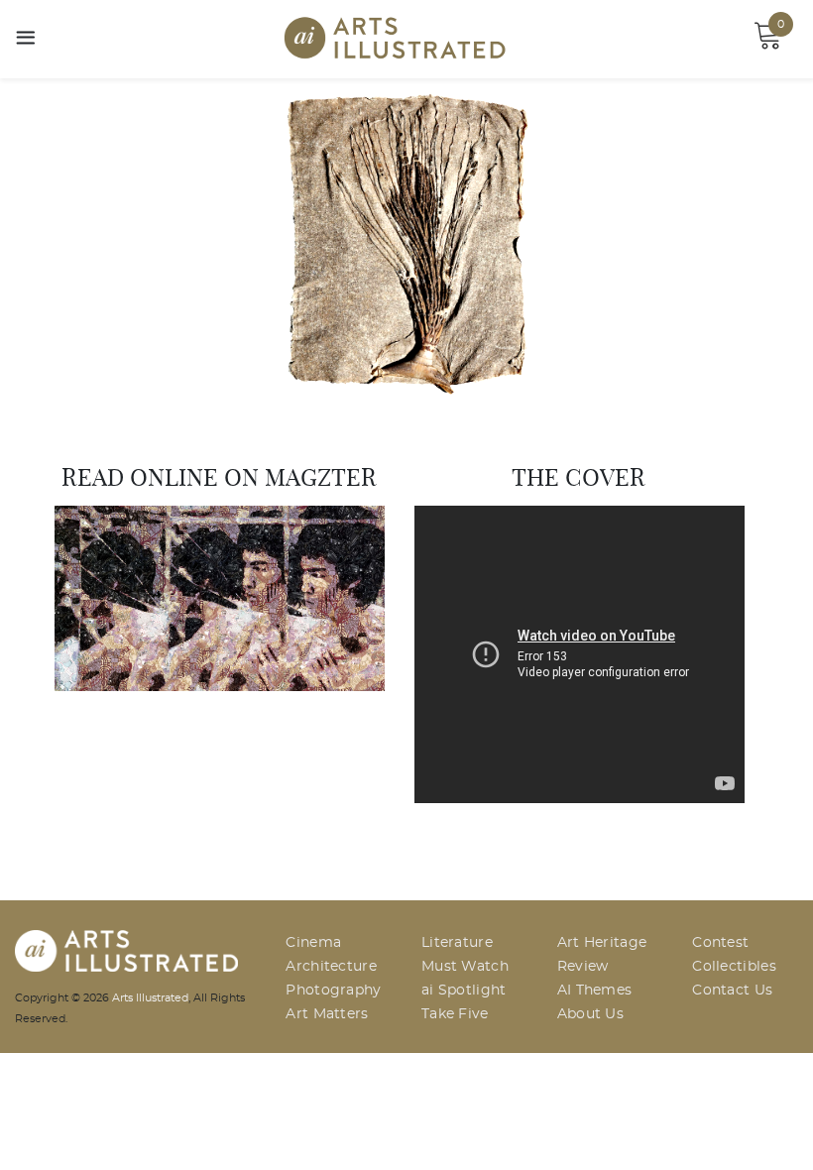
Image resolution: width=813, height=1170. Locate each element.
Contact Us (732, 990)
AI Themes (595, 990)
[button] (61, 243)
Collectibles (734, 967)
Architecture (331, 967)
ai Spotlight (464, 990)
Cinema (313, 943)
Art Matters (327, 1014)
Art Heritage (602, 943)
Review (583, 967)
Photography (333, 990)
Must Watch (465, 967)
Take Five (455, 1014)
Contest (720, 943)
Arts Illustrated (150, 998)
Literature (457, 943)
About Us (590, 1014)
